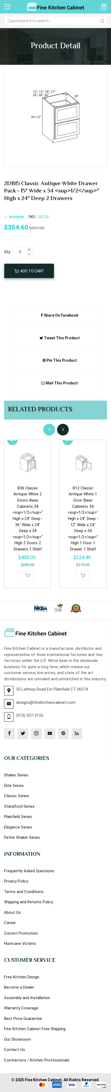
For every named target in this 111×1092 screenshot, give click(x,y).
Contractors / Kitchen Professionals (37, 1060)
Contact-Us (14, 1049)
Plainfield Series (18, 816)
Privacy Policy (16, 881)
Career (10, 922)
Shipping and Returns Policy (28, 902)
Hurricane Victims (20, 943)
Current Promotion (21, 933)
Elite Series (14, 785)
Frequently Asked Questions (29, 870)
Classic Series (16, 795)
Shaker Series (16, 775)
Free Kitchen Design (21, 977)
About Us (12, 912)
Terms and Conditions (24, 891)
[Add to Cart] (27, 575)
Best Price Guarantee (23, 1018)
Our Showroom (17, 1039)
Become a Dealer (19, 987)
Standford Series (19, 806)
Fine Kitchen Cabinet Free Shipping (34, 1028)
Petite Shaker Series (22, 837)
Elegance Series (18, 827)
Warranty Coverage (21, 1008)
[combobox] (55, 20)
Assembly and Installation (27, 997)
